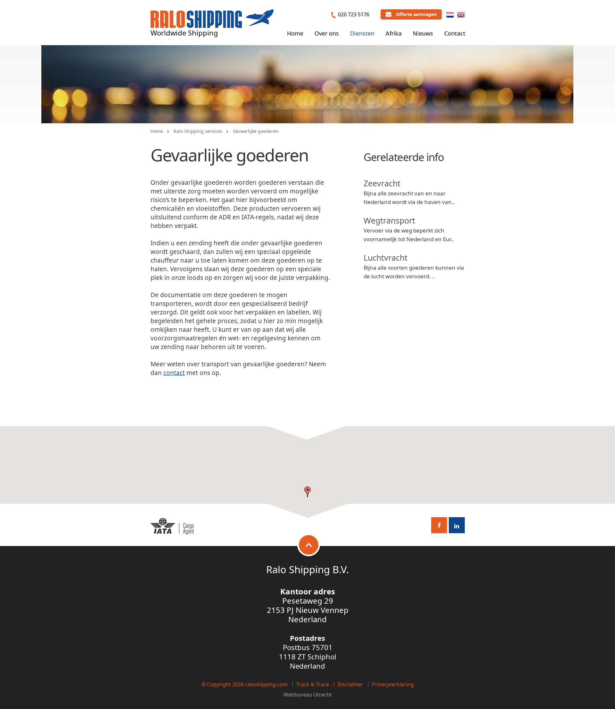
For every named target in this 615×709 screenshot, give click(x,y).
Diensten (362, 33)
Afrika (394, 33)
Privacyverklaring (393, 684)
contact (174, 373)
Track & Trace (312, 684)
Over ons (327, 33)
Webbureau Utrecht (307, 694)
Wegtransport (389, 220)
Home (295, 33)
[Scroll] (308, 545)
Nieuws (423, 33)
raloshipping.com (266, 684)
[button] (307, 491)
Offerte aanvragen (416, 14)
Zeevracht (382, 183)
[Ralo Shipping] (212, 23)
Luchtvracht (385, 257)
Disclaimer (350, 684)
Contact (454, 33)
